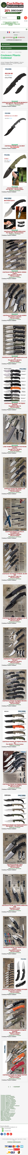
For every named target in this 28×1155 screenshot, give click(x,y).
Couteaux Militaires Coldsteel (8, 1103)
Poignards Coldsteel (6, 1119)
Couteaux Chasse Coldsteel (8, 1097)
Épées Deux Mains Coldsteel (8, 1113)
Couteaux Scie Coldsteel (7, 1106)
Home (4, 52)
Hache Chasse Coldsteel (7, 1116)
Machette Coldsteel (6, 1118)
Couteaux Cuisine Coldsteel (8, 1099)
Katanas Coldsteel (5, 1117)
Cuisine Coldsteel (5, 1109)
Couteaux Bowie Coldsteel (7, 1096)
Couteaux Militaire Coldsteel (8, 1102)
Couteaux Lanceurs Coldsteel (8, 1101)
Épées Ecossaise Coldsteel (8, 1114)
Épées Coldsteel (5, 1112)
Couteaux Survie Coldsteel (7, 1107)
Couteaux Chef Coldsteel (7, 1098)
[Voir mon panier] (24, 17)
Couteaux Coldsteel (6, 1095)
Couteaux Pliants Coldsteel (8, 1104)
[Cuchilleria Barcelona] (14, 5)
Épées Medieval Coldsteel (7, 1115)
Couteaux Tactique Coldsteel (8, 1108)
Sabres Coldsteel (5, 1120)
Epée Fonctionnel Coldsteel (8, 1111)
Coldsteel (10, 52)
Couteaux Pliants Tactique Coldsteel (10, 1105)
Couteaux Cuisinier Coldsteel (8, 1100)
